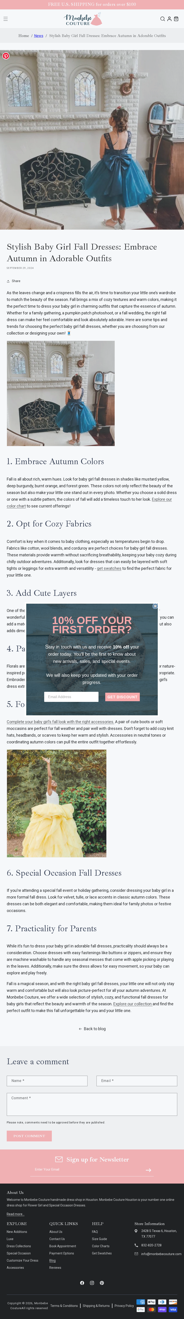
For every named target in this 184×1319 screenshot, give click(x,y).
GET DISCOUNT (122, 696)
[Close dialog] (155, 606)
